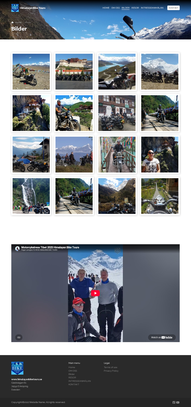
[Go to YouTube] (178, 402)
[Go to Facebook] (174, 402)
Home (18, 22)
